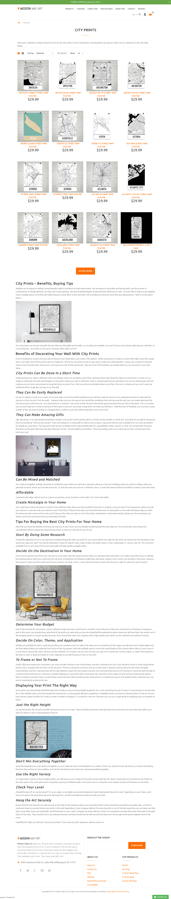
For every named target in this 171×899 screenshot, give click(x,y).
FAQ (89, 873)
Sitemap (90, 877)
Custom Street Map (130, 873)
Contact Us (92, 869)
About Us (91, 865)
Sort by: (30, 53)
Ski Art (125, 865)
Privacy (126, 891)
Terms (119, 891)
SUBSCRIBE (137, 845)
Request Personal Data (96, 881)
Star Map (126, 869)
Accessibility (92, 885)
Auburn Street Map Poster (33, 245)
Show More (85, 271)
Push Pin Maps (128, 877)
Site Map (111, 891)
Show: (72, 53)
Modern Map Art (24, 844)
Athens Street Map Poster (67, 194)
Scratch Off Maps (129, 881)
